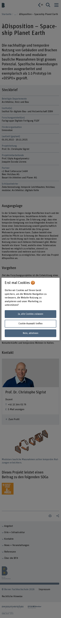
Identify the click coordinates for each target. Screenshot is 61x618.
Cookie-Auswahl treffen (30, 323)
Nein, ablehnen (30, 333)
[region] (30, 309)
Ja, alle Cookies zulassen (30, 314)
